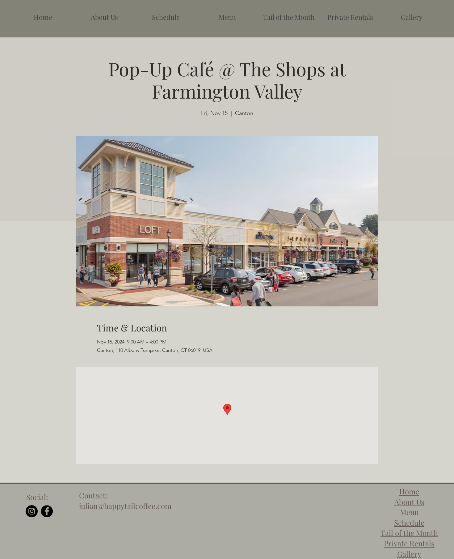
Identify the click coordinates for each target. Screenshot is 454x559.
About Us (409, 502)
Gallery (409, 554)
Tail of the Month (409, 533)
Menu (409, 512)
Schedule (409, 522)
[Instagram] (32, 511)
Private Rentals (409, 543)
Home (409, 491)
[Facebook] (47, 511)
